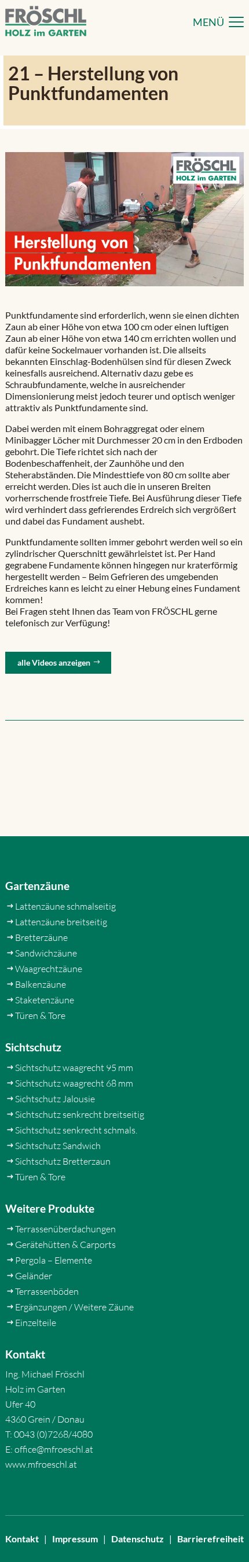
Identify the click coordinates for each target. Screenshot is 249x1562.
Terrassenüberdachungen (65, 1229)
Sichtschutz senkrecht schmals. (76, 1130)
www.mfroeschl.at (41, 1464)
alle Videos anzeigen (53, 662)
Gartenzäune (37, 885)
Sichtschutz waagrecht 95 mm (74, 1067)
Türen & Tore (40, 1015)
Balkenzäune (40, 984)
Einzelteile (35, 1322)
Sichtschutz (33, 1047)
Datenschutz (137, 1538)
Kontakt (22, 1538)
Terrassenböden (47, 1291)
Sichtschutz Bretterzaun (63, 1161)
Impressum (75, 1538)
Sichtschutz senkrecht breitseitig (79, 1114)
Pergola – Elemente (53, 1260)
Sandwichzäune (46, 953)
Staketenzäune (44, 1000)
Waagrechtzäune (48, 968)
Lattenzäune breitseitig (61, 922)
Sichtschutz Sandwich (58, 1145)
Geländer (33, 1276)
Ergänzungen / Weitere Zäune (74, 1307)
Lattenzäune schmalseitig (65, 906)
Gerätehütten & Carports (65, 1244)
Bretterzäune (41, 937)
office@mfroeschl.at (53, 1449)
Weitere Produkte (49, 1208)
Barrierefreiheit (210, 1538)
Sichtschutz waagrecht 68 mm (74, 1083)
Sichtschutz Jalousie (55, 1099)
